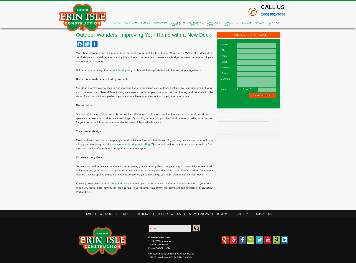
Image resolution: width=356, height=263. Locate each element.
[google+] (225, 241)
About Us (106, 214)
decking (122, 70)
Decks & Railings (169, 214)
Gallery (242, 214)
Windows (144, 214)
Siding (125, 214)
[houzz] (233, 241)
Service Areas (199, 214)
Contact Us (264, 214)
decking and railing (119, 183)
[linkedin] (284, 241)
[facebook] (242, 241)
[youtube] (267, 241)
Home (88, 214)
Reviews (222, 214)
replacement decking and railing (131, 144)
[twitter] (259, 241)
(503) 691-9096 (273, 14)
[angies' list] (250, 241)
